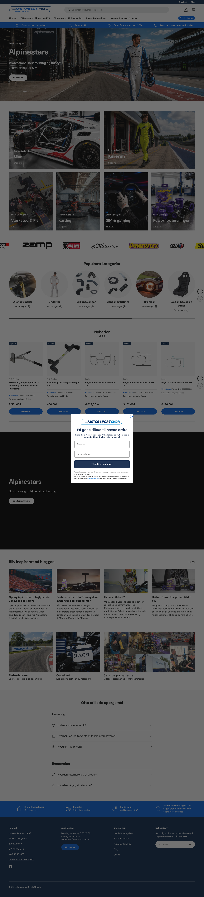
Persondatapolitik (93, 478)
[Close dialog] (131, 416)
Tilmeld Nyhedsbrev (102, 464)
